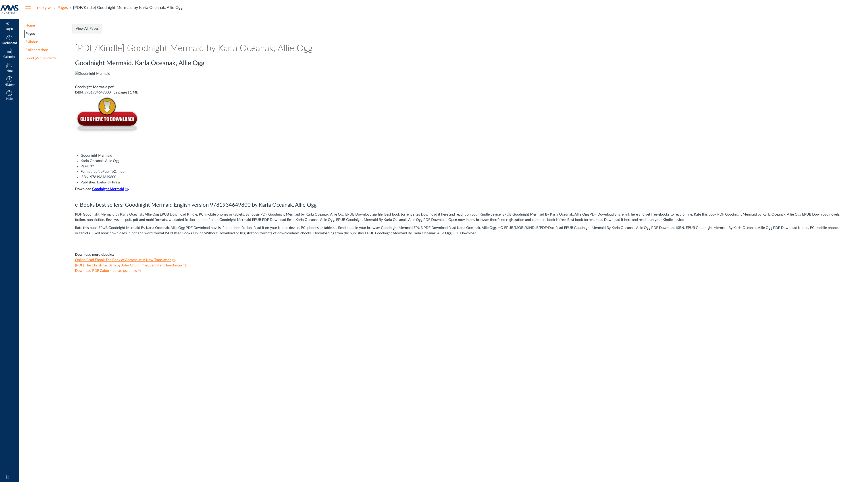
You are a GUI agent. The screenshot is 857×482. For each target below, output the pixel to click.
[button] (9, 82)
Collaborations (36, 50)
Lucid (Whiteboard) (40, 58)
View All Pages (87, 28)
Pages (30, 33)
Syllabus (31, 42)
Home (30, 25)
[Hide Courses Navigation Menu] (28, 8)
